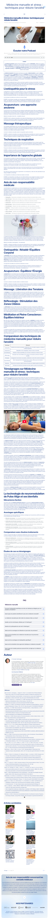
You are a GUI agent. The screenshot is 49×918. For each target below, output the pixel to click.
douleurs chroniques (21, 555)
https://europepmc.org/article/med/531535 (30, 740)
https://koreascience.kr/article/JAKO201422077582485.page (22, 747)
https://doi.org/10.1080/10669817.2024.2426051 (34, 779)
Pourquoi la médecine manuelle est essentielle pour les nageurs (16, 147)
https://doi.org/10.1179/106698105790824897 (34, 706)
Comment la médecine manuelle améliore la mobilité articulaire (16, 281)
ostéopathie (12, 75)
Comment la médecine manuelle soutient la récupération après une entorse (18, 132)
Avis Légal (9, 195)
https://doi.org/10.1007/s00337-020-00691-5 (24, 774)
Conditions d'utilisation (30, 913)
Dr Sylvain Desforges (14, 22)
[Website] (21, 685)
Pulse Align (14, 172)
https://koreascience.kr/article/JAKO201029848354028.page (17, 765)
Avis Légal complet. (33, 892)
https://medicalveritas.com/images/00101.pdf (16, 717)
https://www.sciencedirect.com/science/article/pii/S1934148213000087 (19, 770)
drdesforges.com (33, 165)
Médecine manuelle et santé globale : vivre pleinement (14, 242)
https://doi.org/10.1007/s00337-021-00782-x (33, 722)
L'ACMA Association (23, 912)
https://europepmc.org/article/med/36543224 (34, 795)
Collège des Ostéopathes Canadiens (36, 912)
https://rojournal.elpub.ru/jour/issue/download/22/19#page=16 (27, 784)
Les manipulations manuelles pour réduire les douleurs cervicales (16, 174)
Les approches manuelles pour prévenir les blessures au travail (16, 263)
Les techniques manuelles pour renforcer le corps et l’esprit (15, 97)
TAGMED (29, 662)
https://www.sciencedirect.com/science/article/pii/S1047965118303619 (19, 737)
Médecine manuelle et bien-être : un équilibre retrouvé (14, 116)
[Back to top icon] (24, 897)
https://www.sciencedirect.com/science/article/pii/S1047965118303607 (19, 702)
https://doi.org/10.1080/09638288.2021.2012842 (29, 697)
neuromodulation (21, 506)
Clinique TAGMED (7, 172)
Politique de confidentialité (20, 913)
